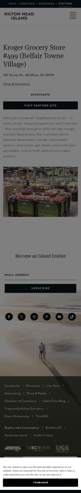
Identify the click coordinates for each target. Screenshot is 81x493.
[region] (40, 474)
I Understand (40, 482)
